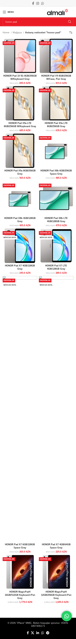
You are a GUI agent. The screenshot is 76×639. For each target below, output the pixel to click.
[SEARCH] (69, 22)
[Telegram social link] (47, 632)
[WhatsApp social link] (42, 3)
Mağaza (17, 32)
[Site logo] (57, 11)
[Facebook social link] (33, 3)
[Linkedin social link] (37, 632)
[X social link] (32, 632)
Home (6, 32)
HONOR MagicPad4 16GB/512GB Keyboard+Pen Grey (20, 595)
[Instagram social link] (37, 3)
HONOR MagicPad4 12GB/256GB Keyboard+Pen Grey (56, 595)
